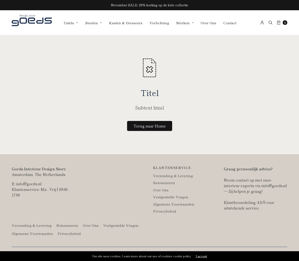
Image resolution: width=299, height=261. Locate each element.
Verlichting (159, 22)
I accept (201, 256)
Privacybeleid (164, 211)
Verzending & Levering (173, 175)
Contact (229, 22)
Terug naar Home (149, 126)
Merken (183, 22)
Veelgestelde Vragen (170, 196)
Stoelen (91, 22)
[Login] (262, 22)
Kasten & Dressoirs (125, 22)
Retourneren (164, 182)
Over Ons (208, 22)
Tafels (69, 22)
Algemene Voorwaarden (173, 204)
